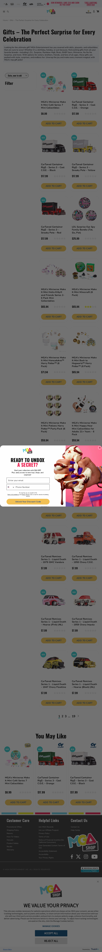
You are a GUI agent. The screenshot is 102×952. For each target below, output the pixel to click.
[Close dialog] (99, 447)
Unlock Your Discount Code (28, 501)
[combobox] (11, 487)
